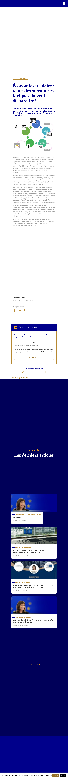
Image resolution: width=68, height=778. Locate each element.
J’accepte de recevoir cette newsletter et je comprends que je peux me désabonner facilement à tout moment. (34, 351)
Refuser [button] (63, 775)
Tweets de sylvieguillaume (20, 378)
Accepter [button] (55, 775)
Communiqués (20, 78)
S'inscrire (34, 357)
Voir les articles (35, 664)
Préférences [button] (48, 775)
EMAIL (34, 343)
